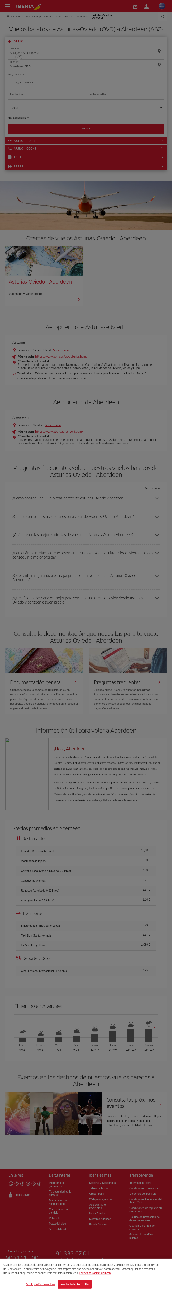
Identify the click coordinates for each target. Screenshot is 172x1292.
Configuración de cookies (40, 1284)
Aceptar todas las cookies (74, 1284)
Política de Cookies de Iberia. (95, 1273)
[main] (86, 1275)
